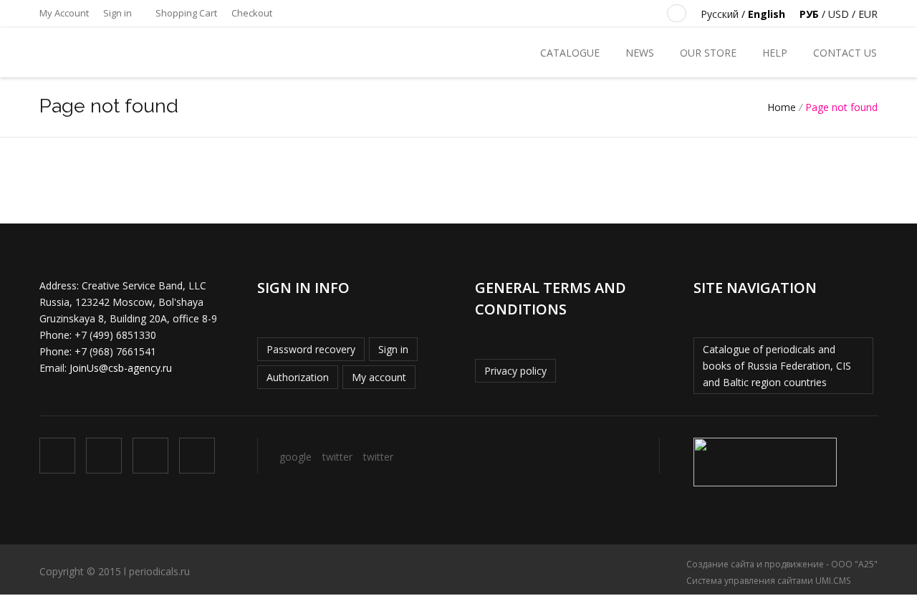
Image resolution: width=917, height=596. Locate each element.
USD (838, 14)
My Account (64, 12)
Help (774, 52)
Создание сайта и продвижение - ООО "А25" (782, 564)
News (639, 52)
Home (781, 107)
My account (379, 377)
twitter (337, 456)
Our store (708, 52)
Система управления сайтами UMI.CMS (768, 581)
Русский (720, 14)
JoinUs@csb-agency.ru (120, 368)
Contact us (845, 52)
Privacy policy (515, 371)
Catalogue (570, 52)
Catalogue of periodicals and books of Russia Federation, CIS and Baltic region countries (777, 365)
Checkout (251, 12)
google (295, 456)
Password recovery (311, 349)
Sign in (117, 12)
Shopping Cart (185, 12)
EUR (868, 14)
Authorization (298, 377)
